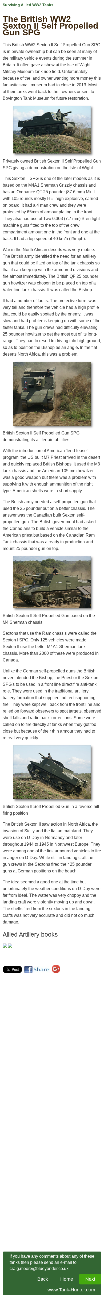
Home (66, 1279)
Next (90, 1279)
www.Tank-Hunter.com (71, 1289)
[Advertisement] (28, 1057)
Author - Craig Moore (22, 957)
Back (42, 1279)
